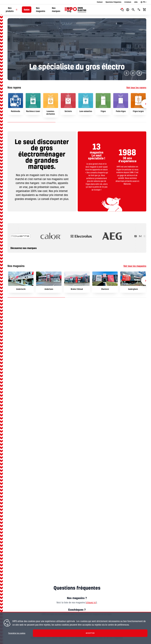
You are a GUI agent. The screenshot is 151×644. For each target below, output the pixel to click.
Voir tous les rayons (136, 87)
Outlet (26, 9)
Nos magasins (40, 10)
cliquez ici (91, 602)
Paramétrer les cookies (16, 633)
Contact (100, 2)
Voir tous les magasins (134, 265)
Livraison (127, 2)
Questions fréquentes (113, 2)
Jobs (136, 2)
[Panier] (144, 9)
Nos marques (56, 10)
